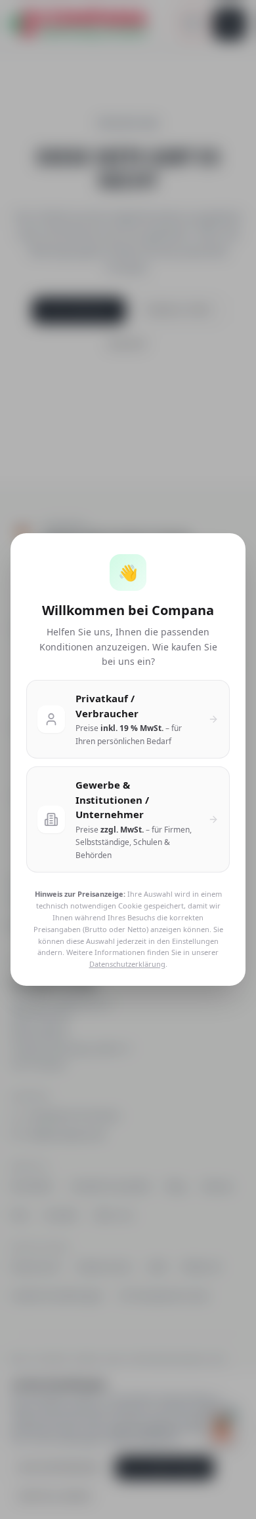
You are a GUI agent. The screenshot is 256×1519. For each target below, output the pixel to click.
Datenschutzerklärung (127, 964)
